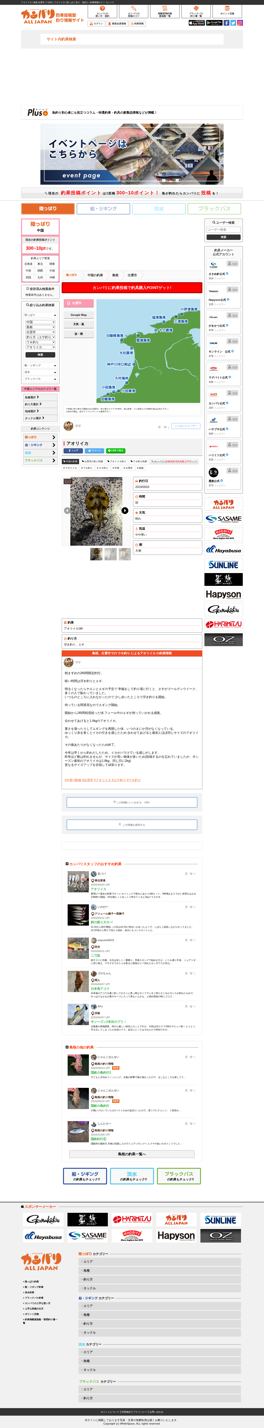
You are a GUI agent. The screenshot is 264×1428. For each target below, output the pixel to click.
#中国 (69, 780)
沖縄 (52, 277)
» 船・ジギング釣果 (33, 1287)
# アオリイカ (70, 468)
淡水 (27, 372)
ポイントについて (110, 1412)
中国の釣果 (95, 275)
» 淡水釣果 (28, 1292)
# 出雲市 (128, 468)
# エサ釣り (102, 468)
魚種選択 (31, 397)
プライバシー (140, 1412)
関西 (40, 270)
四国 (28, 277)
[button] (124, 511)
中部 (28, 270)
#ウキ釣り (134, 780)
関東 (52, 263)
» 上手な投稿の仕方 (33, 1308)
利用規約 (126, 1412)
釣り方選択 (32, 404)
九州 (40, 277)
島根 (115, 275)
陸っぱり (30, 314)
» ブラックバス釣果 (33, 1297)
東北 (40, 263)
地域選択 (31, 411)
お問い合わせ (156, 1412)
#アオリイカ (102, 780)
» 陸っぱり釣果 (31, 1281)
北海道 (28, 263)
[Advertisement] (132, 76)
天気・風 (78, 324)
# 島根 (140, 468)
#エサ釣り (119, 780)
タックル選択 (33, 418)
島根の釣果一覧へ (132, 1154)
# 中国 (116, 468)
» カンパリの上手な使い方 (36, 1303)
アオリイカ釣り (117, 461)
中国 (52, 270)
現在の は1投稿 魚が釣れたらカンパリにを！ (133, 192)
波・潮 (79, 333)
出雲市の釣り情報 (93, 461)
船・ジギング (33, 365)
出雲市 (132, 275)
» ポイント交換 (31, 1314)
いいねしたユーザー (186, 425)
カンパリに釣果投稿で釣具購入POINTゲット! (132, 287)
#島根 (77, 780)
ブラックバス (33, 378)
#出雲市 (87, 780)
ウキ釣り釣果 (140, 461)
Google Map (79, 314)
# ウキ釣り (87, 468)
